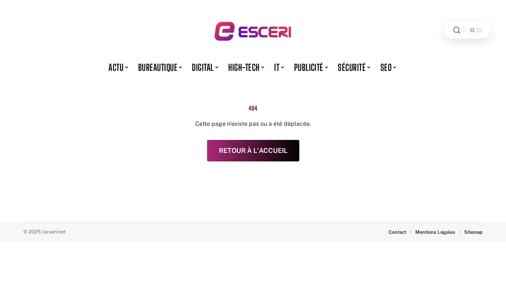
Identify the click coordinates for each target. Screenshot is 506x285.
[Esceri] (253, 30)
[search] (456, 30)
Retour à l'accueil (253, 150)
